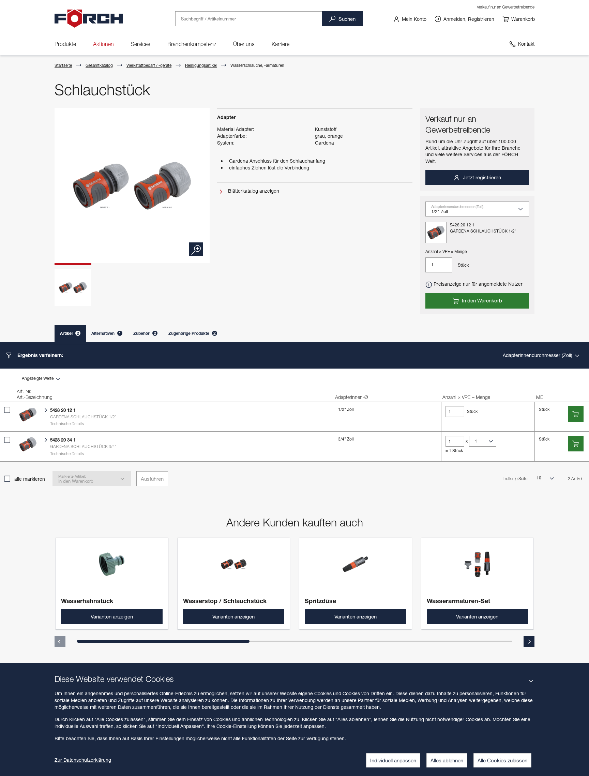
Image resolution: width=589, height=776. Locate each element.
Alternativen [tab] (106, 333)
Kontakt (526, 44)
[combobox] (480, 211)
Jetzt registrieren (481, 177)
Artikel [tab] (69, 333)
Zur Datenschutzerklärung (83, 760)
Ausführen (152, 479)
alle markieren (29, 479)
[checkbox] (7, 410)
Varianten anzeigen (112, 616)
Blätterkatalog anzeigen (253, 191)
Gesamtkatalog (99, 65)
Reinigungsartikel (201, 65)
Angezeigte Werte (38, 378)
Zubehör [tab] (144, 333)
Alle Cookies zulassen (502, 760)
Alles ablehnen (447, 760)
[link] (410, 18)
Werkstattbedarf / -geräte (148, 65)
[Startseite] (89, 19)
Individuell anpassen (393, 760)
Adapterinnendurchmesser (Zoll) (538, 355)
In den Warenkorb (481, 300)
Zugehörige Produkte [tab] (192, 333)
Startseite (63, 65)
